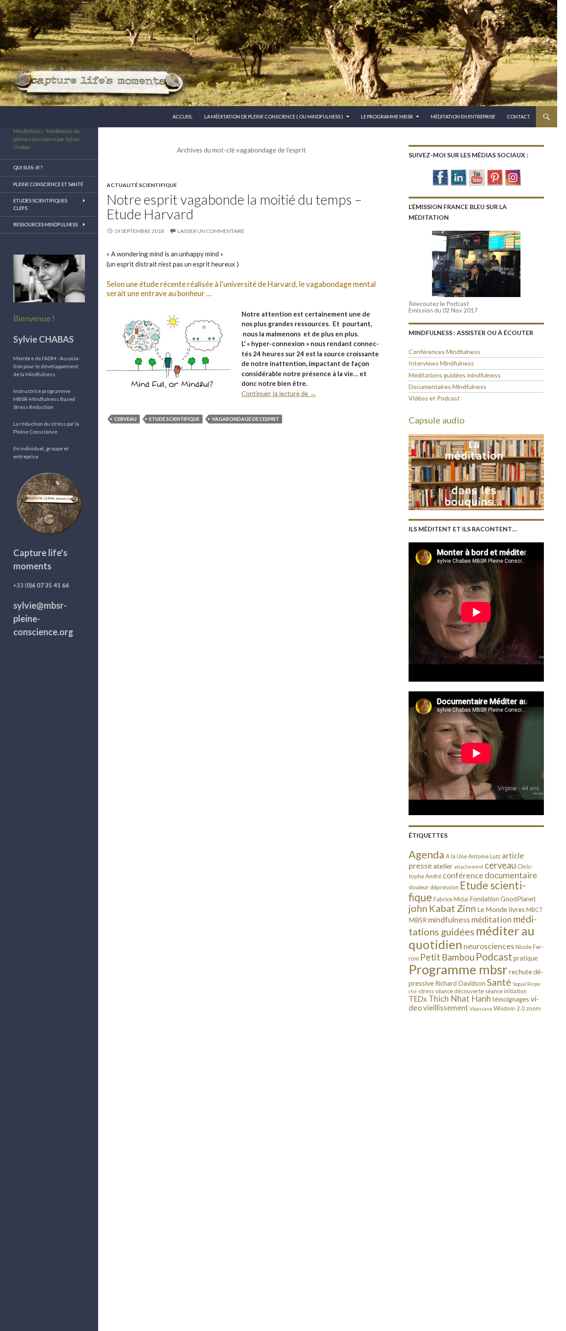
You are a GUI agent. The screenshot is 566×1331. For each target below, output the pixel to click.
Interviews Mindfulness (441, 363)
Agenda (426, 854)
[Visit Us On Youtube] (476, 176)
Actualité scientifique (142, 185)
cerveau (125, 419)
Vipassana (481, 1008)
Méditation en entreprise (463, 116)
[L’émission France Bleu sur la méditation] (476, 264)
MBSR (418, 920)
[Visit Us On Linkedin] (458, 176)
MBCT (534, 909)
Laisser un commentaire (211, 231)
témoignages (510, 999)
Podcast (494, 956)
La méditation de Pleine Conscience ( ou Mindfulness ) (273, 116)
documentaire (511, 875)
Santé (499, 982)
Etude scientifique (174, 419)
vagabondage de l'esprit (245, 419)
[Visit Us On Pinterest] (495, 176)
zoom (533, 1008)
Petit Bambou (447, 957)
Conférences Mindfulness (444, 351)
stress (426, 991)
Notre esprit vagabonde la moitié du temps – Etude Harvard (234, 207)
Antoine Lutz (484, 856)
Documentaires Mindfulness (447, 386)
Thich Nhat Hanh (459, 998)
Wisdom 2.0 (509, 1008)
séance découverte (459, 991)
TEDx (418, 998)
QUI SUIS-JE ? (27, 167)
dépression (444, 887)
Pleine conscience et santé (48, 184)
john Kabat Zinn (442, 908)
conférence (463, 875)
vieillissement (445, 1007)
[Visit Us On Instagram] (513, 176)
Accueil (182, 116)
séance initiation (506, 991)
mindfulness (449, 919)
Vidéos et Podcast (434, 398)
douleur (418, 887)
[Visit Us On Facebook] (440, 176)
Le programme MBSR (387, 116)
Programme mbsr (458, 969)
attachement (468, 867)
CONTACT (518, 116)
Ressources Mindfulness (45, 224)
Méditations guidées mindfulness (455, 375)
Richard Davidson (460, 983)
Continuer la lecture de (278, 393)
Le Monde (492, 909)
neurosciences (488, 946)
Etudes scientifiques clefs (40, 204)
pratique (525, 958)
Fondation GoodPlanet (503, 899)
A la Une (456, 856)
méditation (491, 919)
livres (517, 909)
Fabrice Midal (450, 899)
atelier (443, 866)
